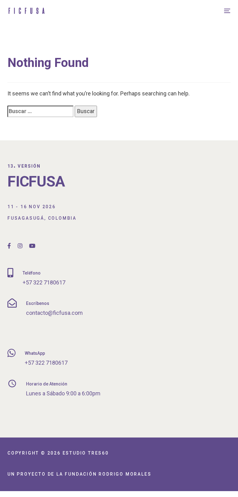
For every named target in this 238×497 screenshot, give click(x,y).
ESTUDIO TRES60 (86, 453)
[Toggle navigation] (193, 10)
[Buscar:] (40, 111)
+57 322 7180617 (44, 282)
